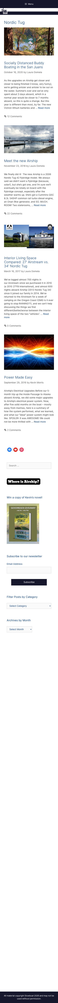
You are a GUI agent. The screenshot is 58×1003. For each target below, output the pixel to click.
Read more (44, 108)
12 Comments (14, 116)
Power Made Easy (18, 377)
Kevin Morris (37, 382)
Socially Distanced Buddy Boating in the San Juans (24, 65)
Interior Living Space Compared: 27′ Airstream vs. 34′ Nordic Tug (26, 262)
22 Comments (14, 213)
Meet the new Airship (21, 161)
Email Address (14, 564)
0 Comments (14, 325)
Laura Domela (34, 72)
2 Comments (14, 430)
